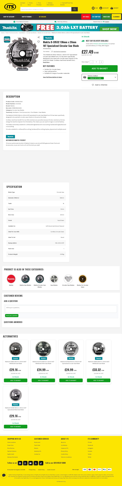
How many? (85, 62)
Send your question (12, 315)
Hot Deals (86, 17)
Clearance (116, 17)
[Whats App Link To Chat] (9, 474)
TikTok (89, 457)
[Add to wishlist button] (38, 42)
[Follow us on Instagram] (25, 463)
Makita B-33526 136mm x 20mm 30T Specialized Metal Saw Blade (15, 409)
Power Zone (10, 445)
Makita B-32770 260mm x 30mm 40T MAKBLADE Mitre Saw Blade (43, 362)
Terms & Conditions (66, 457)
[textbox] (61, 309)
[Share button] (38, 37)
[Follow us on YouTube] (30, 463)
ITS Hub (90, 442)
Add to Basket (15, 380)
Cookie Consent (51, 469)
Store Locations (11, 442)
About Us (63, 442)
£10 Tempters (96, 17)
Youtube (90, 451)
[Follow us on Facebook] (20, 463)
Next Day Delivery (62, 21)
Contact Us (37, 454)
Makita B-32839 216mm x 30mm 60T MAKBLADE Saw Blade (98, 362)
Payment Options (11, 451)
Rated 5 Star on (97, 21)
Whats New (106, 17)
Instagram (90, 448)
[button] (99, 77)
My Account (37, 442)
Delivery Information (12, 457)
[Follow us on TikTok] (41, 463)
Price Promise (10, 448)
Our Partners (64, 445)
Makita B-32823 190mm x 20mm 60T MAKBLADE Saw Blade (15, 362)
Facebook (90, 445)
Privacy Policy (64, 451)
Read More (46, 62)
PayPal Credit (10, 454)
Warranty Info (37, 451)
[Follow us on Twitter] (36, 463)
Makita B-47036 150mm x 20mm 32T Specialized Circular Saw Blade (71, 362)
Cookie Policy (64, 454)
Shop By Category (8, 17)
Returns (36, 448)
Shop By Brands (27, 17)
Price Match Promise (22, 21)
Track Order (37, 445)
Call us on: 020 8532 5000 (55, 462)
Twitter (89, 454)
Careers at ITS (64, 448)
